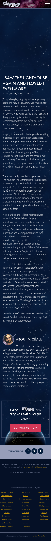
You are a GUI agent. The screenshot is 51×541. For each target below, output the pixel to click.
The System (44, 516)
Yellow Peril (44, 519)
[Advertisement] (25, 36)
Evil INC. (25, 506)
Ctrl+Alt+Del (6, 523)
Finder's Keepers (6, 502)
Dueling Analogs (25, 499)
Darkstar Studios (6, 526)
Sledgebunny (44, 506)
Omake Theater (44, 492)
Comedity (6, 499)
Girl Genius (25, 509)
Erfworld (25, 502)
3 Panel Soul (6, 506)
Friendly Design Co (38, 536)
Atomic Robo (6, 519)
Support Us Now (25, 427)
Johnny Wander (25, 526)
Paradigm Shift (44, 502)
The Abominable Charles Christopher (6, 512)
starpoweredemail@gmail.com (34, 467)
